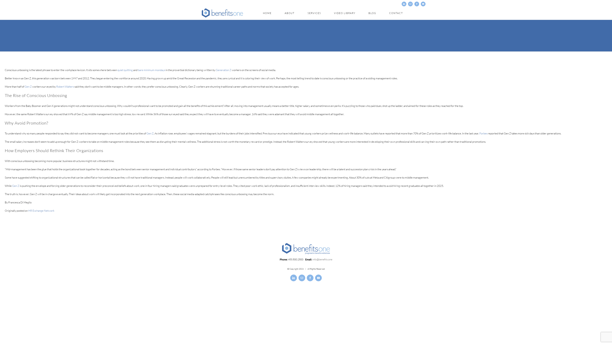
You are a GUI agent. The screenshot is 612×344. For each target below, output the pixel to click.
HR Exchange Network (41, 210)
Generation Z (223, 70)
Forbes (483, 133)
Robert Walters (65, 86)
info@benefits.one (322, 259)
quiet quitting (125, 70)
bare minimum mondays (151, 70)
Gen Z (28, 86)
